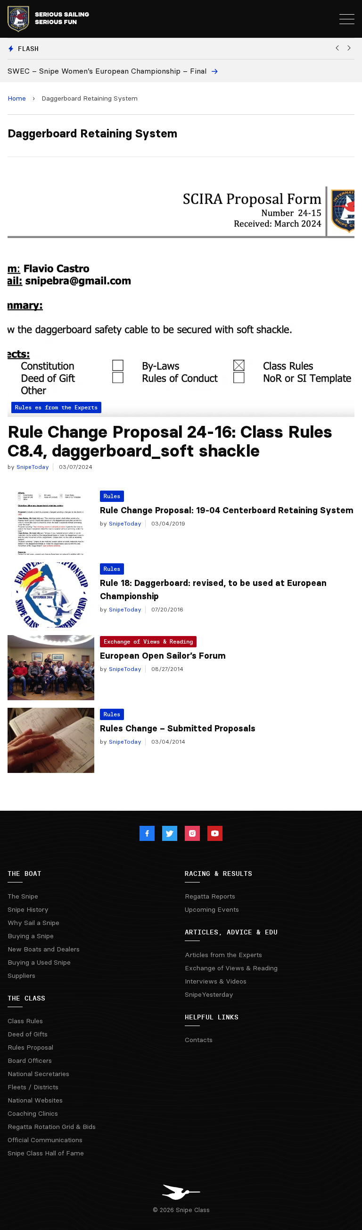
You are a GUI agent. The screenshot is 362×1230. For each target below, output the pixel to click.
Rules (112, 496)
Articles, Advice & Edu (231, 932)
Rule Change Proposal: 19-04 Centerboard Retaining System (227, 510)
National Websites (35, 1100)
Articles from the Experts (223, 954)
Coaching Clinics (33, 1113)
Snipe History (28, 909)
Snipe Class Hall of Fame (46, 1153)
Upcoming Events (212, 909)
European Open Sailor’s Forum (163, 656)
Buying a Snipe (31, 936)
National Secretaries (38, 1073)
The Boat (24, 873)
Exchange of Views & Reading (148, 641)
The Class (26, 998)
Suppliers (21, 975)
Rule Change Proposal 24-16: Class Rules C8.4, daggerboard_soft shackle (170, 441)
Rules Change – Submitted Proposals (177, 728)
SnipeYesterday (209, 994)
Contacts (199, 1039)
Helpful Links (212, 1017)
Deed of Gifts (28, 1034)
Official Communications (45, 1140)
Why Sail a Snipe (33, 922)
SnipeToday (32, 466)
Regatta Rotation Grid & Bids (52, 1126)
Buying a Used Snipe (39, 962)
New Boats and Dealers (44, 949)
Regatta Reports (210, 896)
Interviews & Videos (216, 981)
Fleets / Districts (33, 1087)
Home (17, 98)
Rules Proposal (30, 1047)
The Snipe (23, 896)
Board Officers (30, 1060)
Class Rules (25, 1021)
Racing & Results (218, 873)
